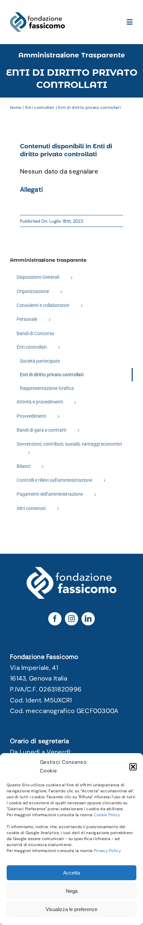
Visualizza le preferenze (71, 909)
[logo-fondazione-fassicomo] (37, 15)
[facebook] (55, 618)
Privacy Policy (107, 850)
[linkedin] (88, 618)
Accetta (71, 873)
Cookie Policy (107, 815)
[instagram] (71, 618)
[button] (133, 766)
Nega (71, 891)
